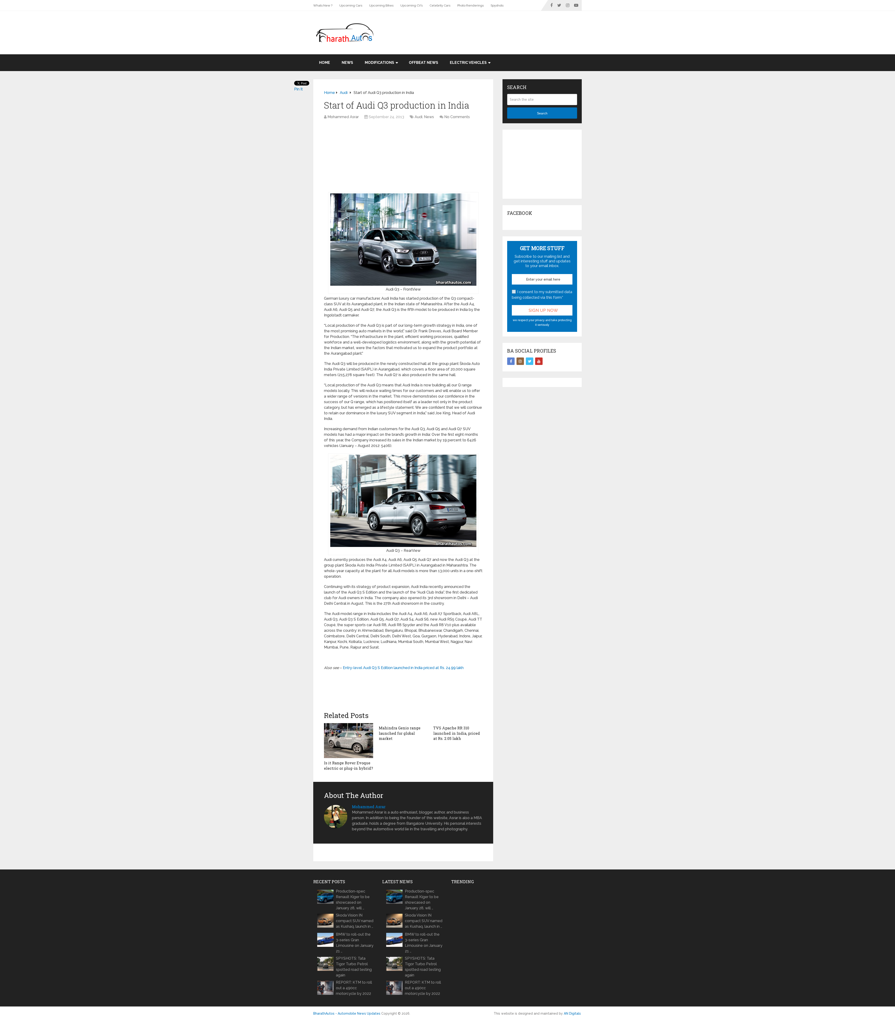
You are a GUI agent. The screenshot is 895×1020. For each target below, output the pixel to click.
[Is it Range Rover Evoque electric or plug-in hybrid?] (348, 740)
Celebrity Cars (440, 5)
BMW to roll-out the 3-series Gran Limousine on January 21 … (354, 942)
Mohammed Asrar (343, 117)
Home (324, 62)
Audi (418, 117)
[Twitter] (529, 361)
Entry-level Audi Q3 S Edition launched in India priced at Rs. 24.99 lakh (403, 668)
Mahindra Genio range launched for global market (399, 733)
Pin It (298, 89)
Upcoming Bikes (381, 5)
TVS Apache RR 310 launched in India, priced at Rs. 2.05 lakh (456, 733)
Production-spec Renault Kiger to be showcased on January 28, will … (353, 899)
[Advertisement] (497, 26)
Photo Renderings (470, 5)
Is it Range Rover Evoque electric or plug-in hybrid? (348, 765)
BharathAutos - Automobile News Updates (346, 1013)
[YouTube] (539, 361)
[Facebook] (511, 361)
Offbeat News (423, 62)
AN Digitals (572, 1013)
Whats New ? (322, 5)
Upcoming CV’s (411, 5)
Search (542, 113)
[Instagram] (520, 361)
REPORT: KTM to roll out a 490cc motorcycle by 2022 (354, 988)
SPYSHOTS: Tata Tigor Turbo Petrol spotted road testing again (354, 966)
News (347, 62)
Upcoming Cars (350, 5)
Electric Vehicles (468, 62)
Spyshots (497, 5)
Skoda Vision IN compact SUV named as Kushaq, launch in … (354, 921)
